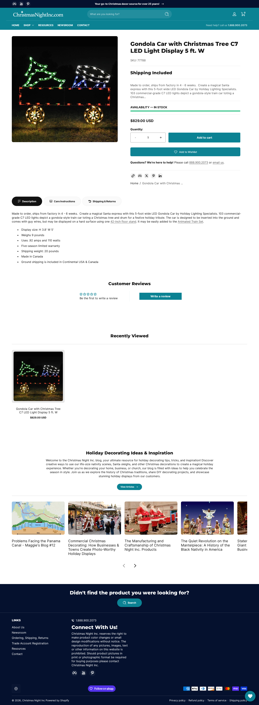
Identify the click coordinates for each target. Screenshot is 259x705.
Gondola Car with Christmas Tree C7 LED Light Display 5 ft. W (38, 410)
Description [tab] (29, 201)
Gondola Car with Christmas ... (162, 183)
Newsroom (19, 632)
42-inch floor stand (123, 221)
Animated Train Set (190, 221)
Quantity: (136, 129)
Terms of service (216, 700)
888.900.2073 (198, 162)
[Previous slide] (124, 565)
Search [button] (132, 602)
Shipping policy (238, 700)
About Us (18, 627)
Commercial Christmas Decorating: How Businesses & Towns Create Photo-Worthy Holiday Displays (93, 547)
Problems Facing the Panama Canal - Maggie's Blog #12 (36, 543)
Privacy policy (177, 700)
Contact (17, 654)
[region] (129, 4)
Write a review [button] (160, 296)
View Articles (127, 486)
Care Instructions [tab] (64, 201)
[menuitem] (40, 627)
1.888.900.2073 (237, 25)
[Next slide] (135, 565)
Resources (19, 648)
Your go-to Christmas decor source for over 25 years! (127, 3)
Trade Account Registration (30, 643)
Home (134, 183)
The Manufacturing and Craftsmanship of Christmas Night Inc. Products (148, 545)
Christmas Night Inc (33, 700)
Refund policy (196, 700)
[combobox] (124, 14)
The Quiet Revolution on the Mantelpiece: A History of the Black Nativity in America (205, 545)
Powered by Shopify (57, 700)
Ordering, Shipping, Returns (30, 638)
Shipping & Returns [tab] (104, 201)
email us (218, 162)
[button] (243, 14)
